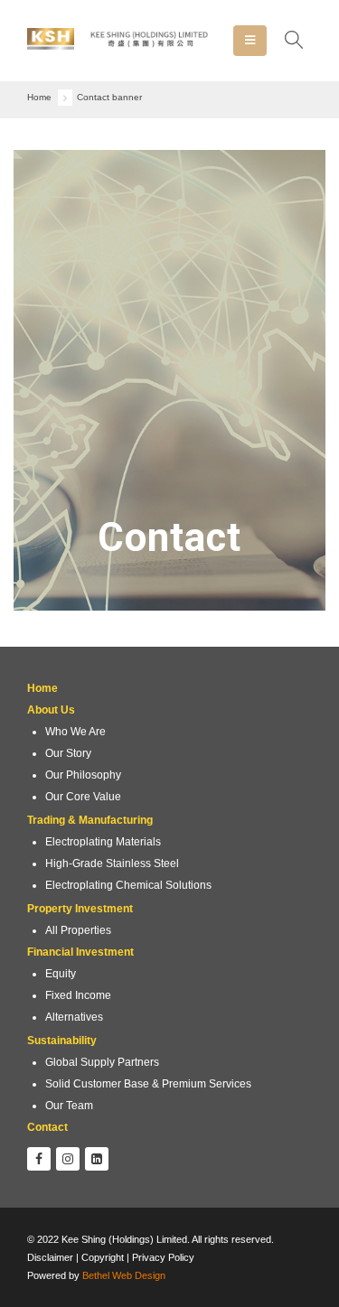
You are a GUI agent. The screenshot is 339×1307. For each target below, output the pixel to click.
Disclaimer (50, 1257)
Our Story (68, 753)
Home (42, 688)
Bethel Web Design (123, 1275)
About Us (51, 709)
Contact (47, 1127)
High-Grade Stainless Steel (112, 863)
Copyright (104, 1257)
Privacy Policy (163, 1257)
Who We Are (75, 731)
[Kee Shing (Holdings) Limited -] (117, 41)
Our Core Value (83, 796)
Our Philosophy (83, 774)
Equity (60, 973)
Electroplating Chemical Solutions (128, 885)
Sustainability (62, 1040)
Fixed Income (78, 995)
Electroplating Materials (103, 841)
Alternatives (74, 1016)
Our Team (69, 1105)
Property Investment (80, 908)
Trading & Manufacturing (90, 820)
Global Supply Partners (102, 1062)
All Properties (78, 930)
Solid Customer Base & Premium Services (148, 1083)
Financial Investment (80, 951)
